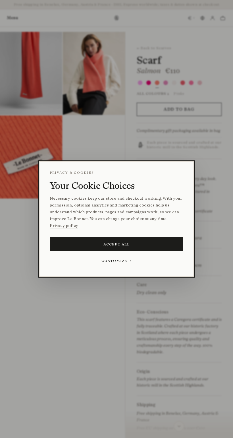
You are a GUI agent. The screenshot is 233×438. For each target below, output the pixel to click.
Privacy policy (64, 225)
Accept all (116, 244)
